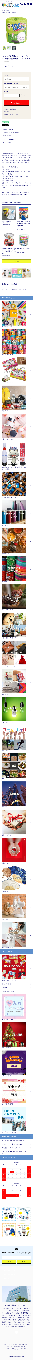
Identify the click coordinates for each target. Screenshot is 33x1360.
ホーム (3, 10)
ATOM (17, 1349)
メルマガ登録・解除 (21, 1348)
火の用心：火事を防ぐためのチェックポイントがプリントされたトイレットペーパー (9, 251)
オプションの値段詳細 (10, 109)
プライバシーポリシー (11, 1348)
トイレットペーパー (11, 10)
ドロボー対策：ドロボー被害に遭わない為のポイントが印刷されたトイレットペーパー (23, 224)
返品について (7, 111)
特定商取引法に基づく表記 (11, 114)
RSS (15, 1349)
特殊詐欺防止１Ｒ (6, 222)
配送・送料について (23, 1344)
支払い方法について (13, 1344)
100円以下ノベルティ (11, 12)
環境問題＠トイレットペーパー (23, 249)
